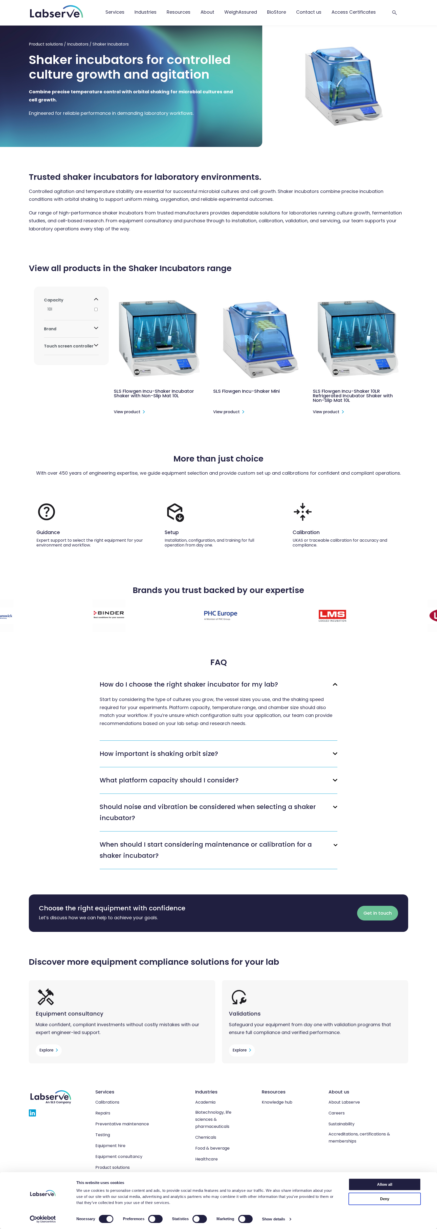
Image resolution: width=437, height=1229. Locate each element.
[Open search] (394, 12)
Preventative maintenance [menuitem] (122, 1124)
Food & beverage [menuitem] (212, 1148)
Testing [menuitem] (102, 1135)
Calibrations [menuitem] (107, 1102)
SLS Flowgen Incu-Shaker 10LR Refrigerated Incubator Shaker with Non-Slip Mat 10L (353, 395)
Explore (46, 1050)
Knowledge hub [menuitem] (277, 1102)
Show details (273, 1219)
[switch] (155, 1219)
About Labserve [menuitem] (344, 1102)
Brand (50, 329)
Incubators (78, 44)
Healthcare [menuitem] (206, 1159)
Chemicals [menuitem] (205, 1137)
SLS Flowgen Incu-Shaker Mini (246, 391)
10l (50, 309)
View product (127, 412)
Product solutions (46, 44)
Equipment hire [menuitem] (110, 1146)
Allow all (384, 1184)
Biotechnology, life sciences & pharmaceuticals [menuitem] (213, 1119)
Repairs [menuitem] (102, 1113)
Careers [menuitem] (337, 1113)
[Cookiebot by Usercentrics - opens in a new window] (43, 1219)
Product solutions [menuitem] (112, 1167)
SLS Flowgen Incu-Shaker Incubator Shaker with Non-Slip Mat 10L (154, 393)
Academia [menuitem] (205, 1102)
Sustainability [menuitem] (342, 1124)
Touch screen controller (69, 346)
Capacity (53, 300)
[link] (114, 12)
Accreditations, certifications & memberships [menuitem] (359, 1137)
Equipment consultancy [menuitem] (118, 1156)
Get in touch (377, 913)
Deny (384, 1199)
